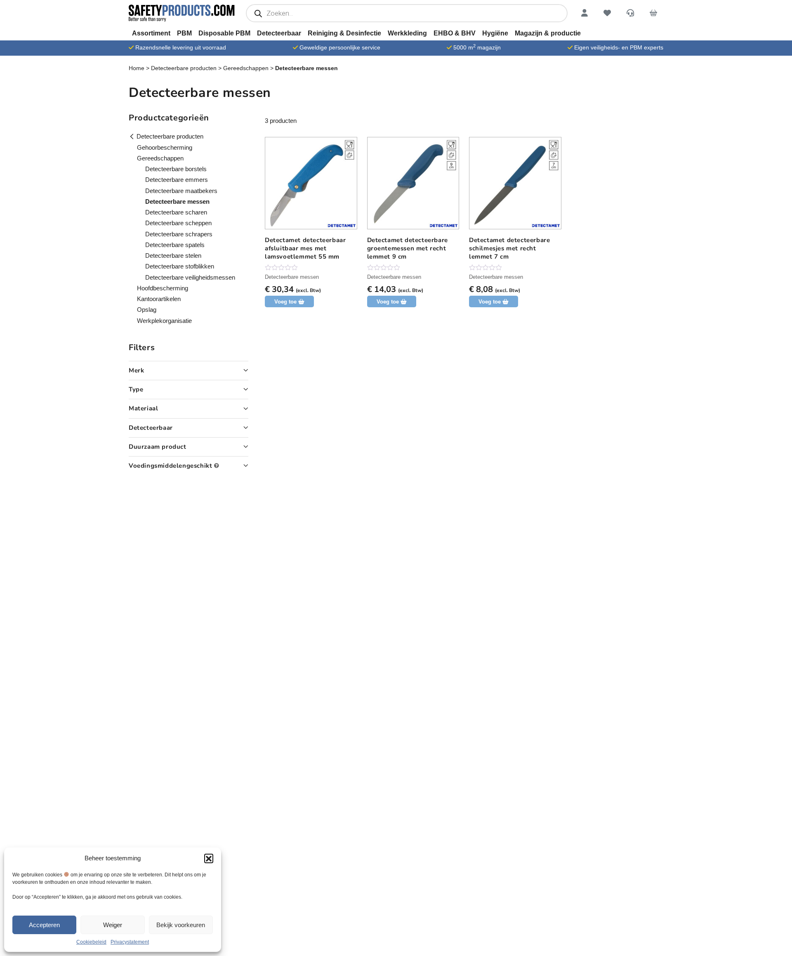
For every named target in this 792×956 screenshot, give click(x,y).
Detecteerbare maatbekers (181, 190)
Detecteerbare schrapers (178, 234)
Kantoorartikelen (159, 298)
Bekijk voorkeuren (180, 924)
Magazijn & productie (548, 33)
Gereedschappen (246, 68)
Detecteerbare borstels (176, 168)
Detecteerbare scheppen (178, 222)
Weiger (112, 924)
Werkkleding (407, 33)
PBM (184, 33)
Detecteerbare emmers (176, 179)
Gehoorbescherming (164, 147)
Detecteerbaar (279, 33)
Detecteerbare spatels (175, 244)
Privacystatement (130, 942)
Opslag (146, 309)
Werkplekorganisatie (164, 320)
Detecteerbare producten (184, 68)
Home (136, 68)
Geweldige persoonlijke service (339, 47)
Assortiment (151, 33)
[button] (209, 858)
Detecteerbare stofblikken (179, 266)
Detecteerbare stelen (173, 255)
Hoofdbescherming (162, 288)
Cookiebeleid (91, 942)
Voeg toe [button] (285, 302)
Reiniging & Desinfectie (344, 33)
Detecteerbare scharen (176, 212)
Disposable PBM (224, 33)
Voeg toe (388, 302)
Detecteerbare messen (292, 277)
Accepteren (44, 924)
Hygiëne (495, 33)
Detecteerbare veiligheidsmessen (190, 277)
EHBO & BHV (455, 33)
